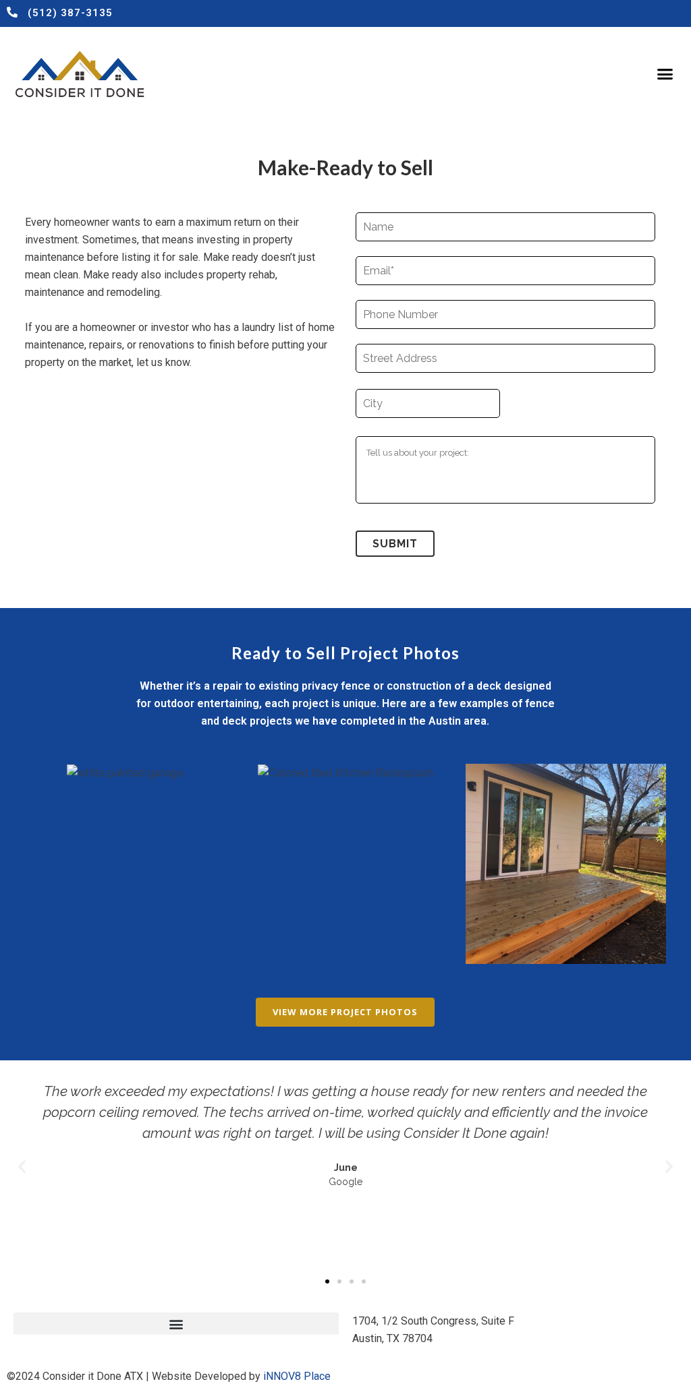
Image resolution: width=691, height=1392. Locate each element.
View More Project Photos (345, 1012)
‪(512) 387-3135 (70, 13)
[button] (665, 74)
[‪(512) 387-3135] (12, 12)
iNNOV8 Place (297, 1376)
